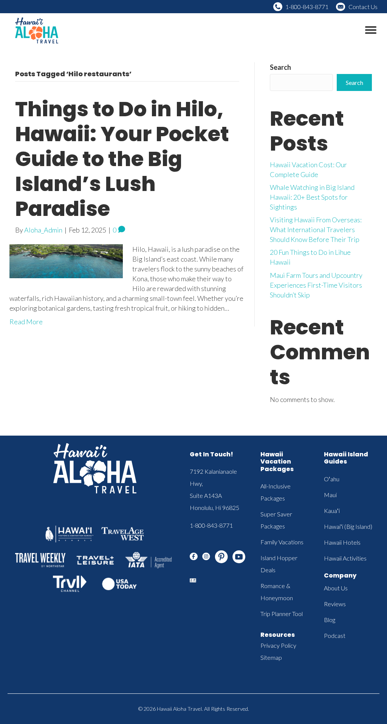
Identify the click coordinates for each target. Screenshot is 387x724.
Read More (26, 321)
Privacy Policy (278, 645)
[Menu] (370, 30)
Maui (330, 494)
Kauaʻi (332, 510)
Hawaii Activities (345, 558)
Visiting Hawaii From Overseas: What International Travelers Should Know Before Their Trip (316, 229)
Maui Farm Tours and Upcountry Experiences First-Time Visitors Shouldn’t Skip (316, 285)
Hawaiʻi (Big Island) (348, 526)
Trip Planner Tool (281, 613)
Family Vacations (281, 541)
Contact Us (363, 6)
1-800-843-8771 (306, 6)
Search (280, 67)
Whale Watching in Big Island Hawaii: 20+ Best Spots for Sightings (312, 197)
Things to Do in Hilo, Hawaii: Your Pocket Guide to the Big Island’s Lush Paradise (122, 158)
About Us (336, 588)
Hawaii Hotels (342, 542)
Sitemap (271, 657)
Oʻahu (331, 478)
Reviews (335, 603)
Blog (329, 619)
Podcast (334, 635)
